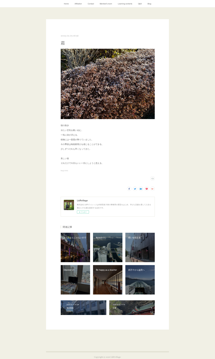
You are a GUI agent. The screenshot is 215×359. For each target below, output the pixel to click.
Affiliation (78, 3)
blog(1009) (64, 171)
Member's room (106, 3)
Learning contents (125, 3)
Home (66, 3)
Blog (149, 3)
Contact (91, 3)
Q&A (140, 3)
